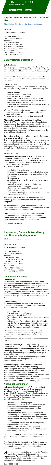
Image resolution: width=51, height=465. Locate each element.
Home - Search (16, 10)
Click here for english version (16, 239)
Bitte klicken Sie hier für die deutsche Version (23, 24)
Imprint (28, 10)
